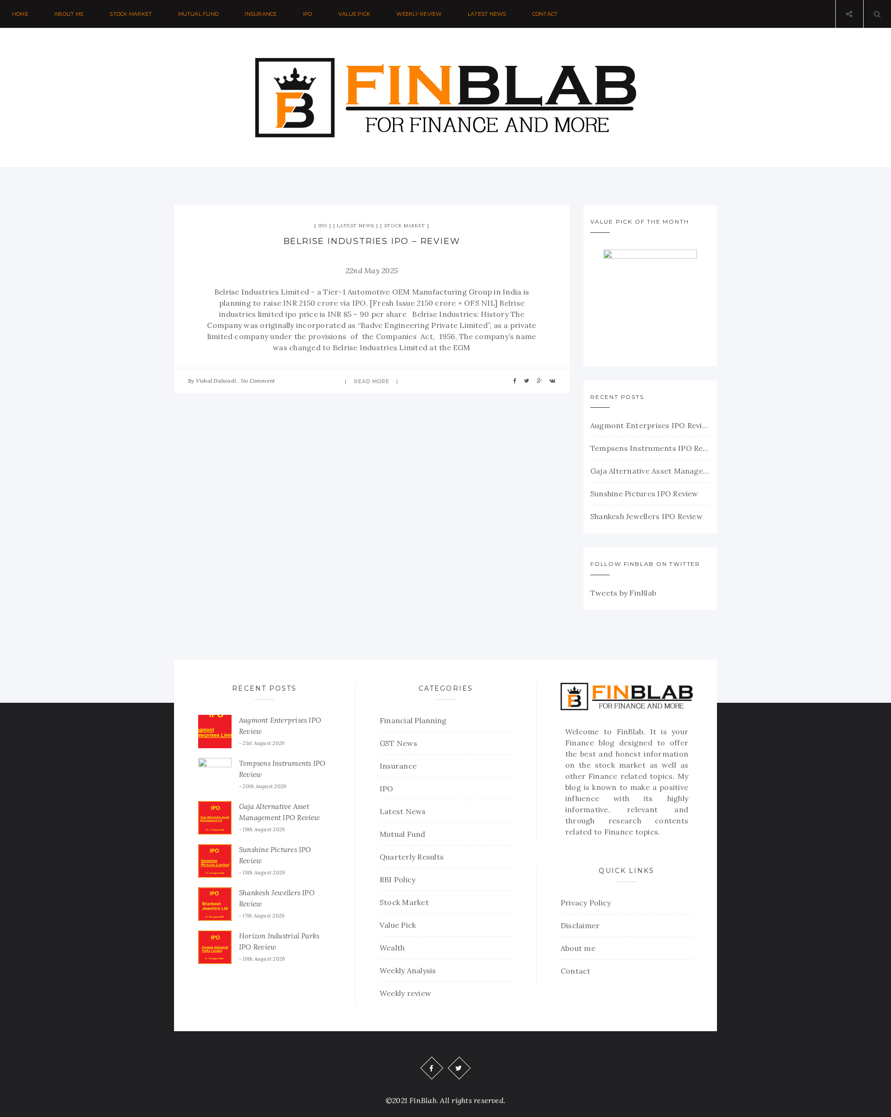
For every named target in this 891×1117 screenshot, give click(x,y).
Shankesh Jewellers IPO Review (646, 516)
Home (20, 14)
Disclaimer (580, 925)
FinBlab (630, 731)
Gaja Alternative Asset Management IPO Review (650, 470)
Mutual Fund (198, 14)
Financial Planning (413, 720)
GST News (398, 743)
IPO (307, 14)
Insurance (261, 14)
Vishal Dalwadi (216, 380)
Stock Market (131, 14)
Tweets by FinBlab (623, 592)
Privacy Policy (586, 902)
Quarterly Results (412, 856)
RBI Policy (397, 879)
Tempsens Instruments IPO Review (650, 448)
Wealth (392, 947)
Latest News (487, 14)
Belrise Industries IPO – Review (372, 241)
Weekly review (418, 14)
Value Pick (354, 14)
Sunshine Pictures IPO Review (644, 493)
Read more (372, 381)
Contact (545, 14)
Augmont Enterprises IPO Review (650, 425)
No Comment (258, 380)
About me (69, 14)
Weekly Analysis (408, 970)
